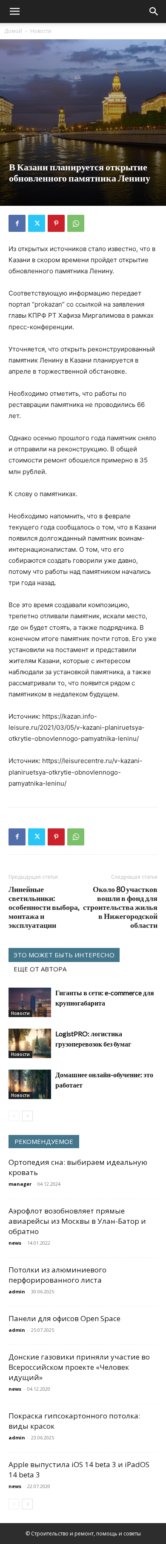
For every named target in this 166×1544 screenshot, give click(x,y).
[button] (14, 11)
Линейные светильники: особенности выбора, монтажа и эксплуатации (44, 907)
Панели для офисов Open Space (64, 1318)
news (15, 1243)
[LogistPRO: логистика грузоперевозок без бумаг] (30, 1043)
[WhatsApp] (75, 223)
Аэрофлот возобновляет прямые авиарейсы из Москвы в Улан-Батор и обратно (77, 1221)
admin (17, 1291)
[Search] (154, 11)
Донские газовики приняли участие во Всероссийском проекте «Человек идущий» (79, 1367)
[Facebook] (17, 223)
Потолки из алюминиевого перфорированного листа (57, 1275)
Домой (13, 31)
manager (20, 1184)
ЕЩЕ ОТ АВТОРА (40, 969)
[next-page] (27, 1116)
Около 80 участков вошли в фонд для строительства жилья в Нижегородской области (120, 907)
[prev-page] (14, 1116)
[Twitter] (36, 223)
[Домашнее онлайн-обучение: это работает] (30, 1084)
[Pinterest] (56, 223)
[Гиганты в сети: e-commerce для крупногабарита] (30, 1002)
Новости (41, 31)
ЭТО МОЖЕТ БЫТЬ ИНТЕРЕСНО (64, 954)
